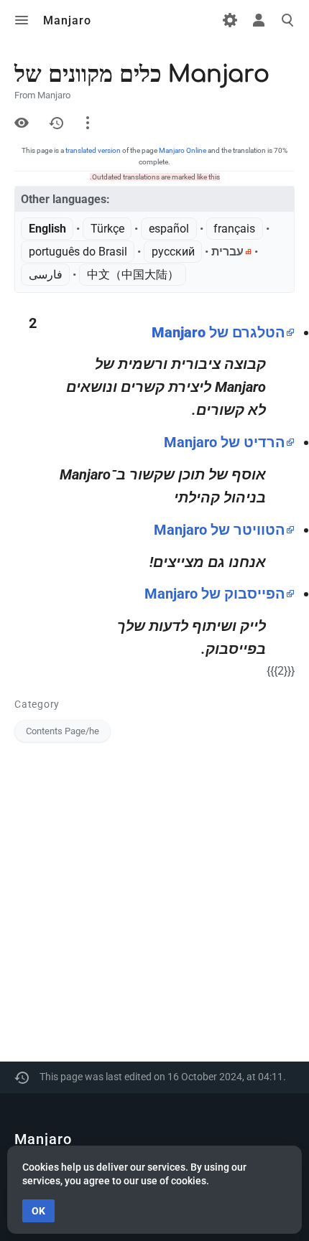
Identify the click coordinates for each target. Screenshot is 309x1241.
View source (21, 123)
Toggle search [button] (287, 20)
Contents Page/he (62, 731)
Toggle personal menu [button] (258, 20)
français (234, 228)
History (56, 123)
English (47, 228)
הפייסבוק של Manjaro (214, 593)
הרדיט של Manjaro (224, 442)
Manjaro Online (182, 150)
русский (173, 251)
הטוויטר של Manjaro (219, 529)
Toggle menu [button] (21, 20)
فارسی (46, 274)
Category (37, 704)
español (169, 228)
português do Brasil (78, 251)
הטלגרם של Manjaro (218, 332)
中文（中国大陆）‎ (133, 274)
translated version (93, 150)
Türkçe (107, 228)
